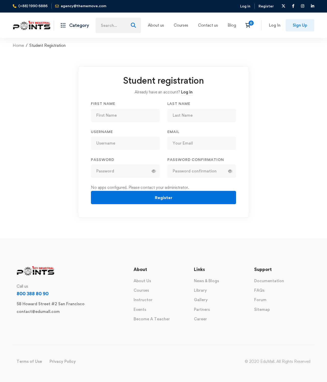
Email (173, 131)
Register (266, 6)
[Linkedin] (49, 323)
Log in (245, 6)
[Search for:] (118, 25)
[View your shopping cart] (249, 25)
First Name (103, 103)
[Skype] (33, 323)
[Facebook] (24, 323)
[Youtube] (41, 323)
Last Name (178, 103)
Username (102, 131)
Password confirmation (195, 159)
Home (18, 45)
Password (102, 159)
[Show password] (154, 171)
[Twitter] (16, 323)
